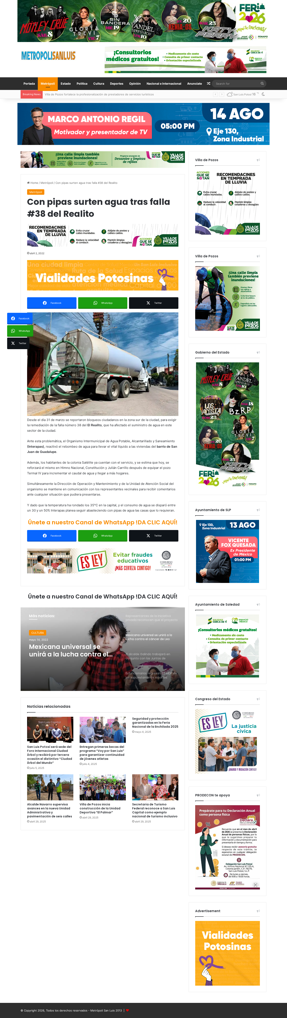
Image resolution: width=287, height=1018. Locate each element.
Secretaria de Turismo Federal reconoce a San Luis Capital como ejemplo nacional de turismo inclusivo (155, 810)
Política (82, 83)
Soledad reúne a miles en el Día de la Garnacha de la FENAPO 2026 (89, 94)
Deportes (116, 83)
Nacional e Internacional (164, 83)
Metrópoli (48, 83)
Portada (29, 83)
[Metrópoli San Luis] (49, 55)
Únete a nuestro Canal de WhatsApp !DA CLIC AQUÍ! (103, 522)
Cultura (98, 83)
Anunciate (194, 83)
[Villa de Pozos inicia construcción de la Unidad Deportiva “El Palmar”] (103, 787)
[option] (103, 649)
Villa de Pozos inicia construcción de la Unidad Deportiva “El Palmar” (100, 808)
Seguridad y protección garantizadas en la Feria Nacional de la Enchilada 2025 (155, 723)
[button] (102, 364)
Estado (66, 83)
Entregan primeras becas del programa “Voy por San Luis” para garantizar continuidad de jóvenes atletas (102, 753)
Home (34, 182)
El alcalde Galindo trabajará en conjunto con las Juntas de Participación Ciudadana (73, 650)
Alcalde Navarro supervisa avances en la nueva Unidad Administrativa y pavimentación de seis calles (49, 810)
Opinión (135, 83)
